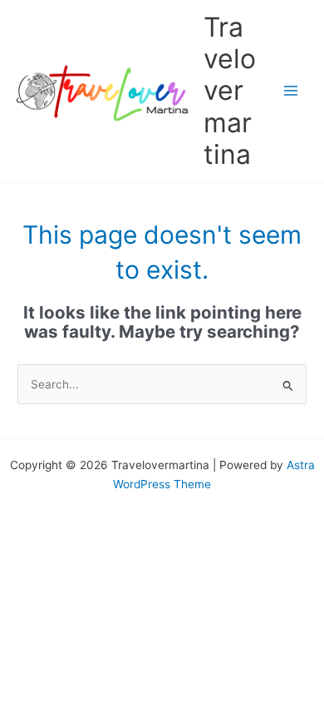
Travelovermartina (230, 91)
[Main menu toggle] (291, 91)
